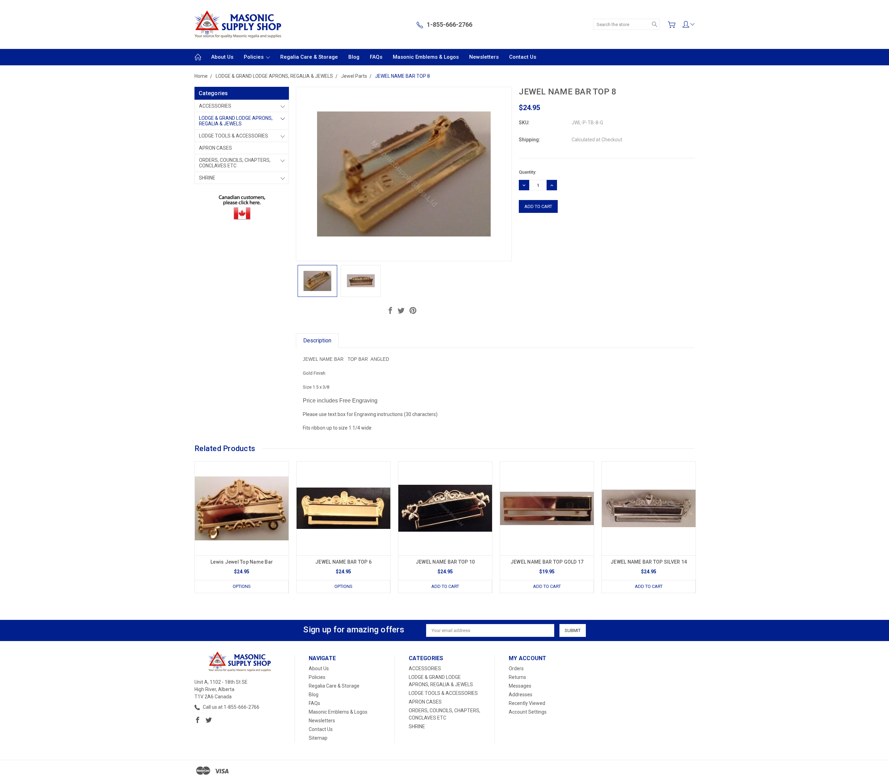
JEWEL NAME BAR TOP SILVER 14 (648, 562)
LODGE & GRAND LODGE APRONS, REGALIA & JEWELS (236, 120)
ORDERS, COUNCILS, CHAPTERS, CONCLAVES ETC (235, 162)
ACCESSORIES (215, 106)
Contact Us (522, 57)
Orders (516, 668)
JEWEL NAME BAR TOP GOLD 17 (547, 562)
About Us (222, 57)
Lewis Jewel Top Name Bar (241, 562)
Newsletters (484, 57)
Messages (520, 686)
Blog (353, 57)
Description (317, 340)
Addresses (520, 694)
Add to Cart (445, 586)
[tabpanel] (242, 527)
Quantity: (527, 172)
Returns (517, 677)
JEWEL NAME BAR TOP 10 (445, 562)
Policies (254, 57)
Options (242, 586)
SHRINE (207, 178)
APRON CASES (215, 148)
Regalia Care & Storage (309, 57)
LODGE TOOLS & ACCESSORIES (233, 136)
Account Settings (528, 712)
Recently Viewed (527, 703)
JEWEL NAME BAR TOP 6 (343, 562)
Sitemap (318, 738)
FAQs (376, 57)
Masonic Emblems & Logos (426, 57)
